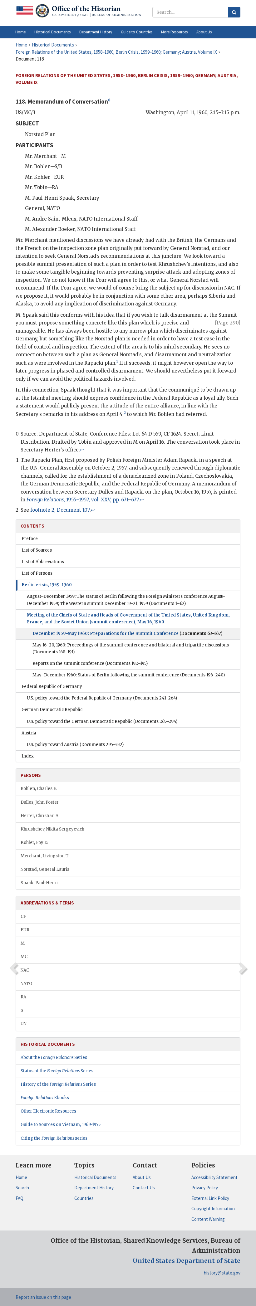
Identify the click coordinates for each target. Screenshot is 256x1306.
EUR (25, 930)
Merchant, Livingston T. (45, 856)
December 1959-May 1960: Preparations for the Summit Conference (127, 633)
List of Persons (37, 573)
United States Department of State (186, 1261)
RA (23, 997)
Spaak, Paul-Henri (39, 882)
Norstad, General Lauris (45, 869)
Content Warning (208, 1219)
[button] (52, 32)
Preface (30, 538)
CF (23, 916)
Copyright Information (213, 1208)
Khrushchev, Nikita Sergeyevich (52, 829)
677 (135, 500)
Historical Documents (95, 1177)
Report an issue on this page (43, 1297)
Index (28, 756)
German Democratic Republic (52, 709)
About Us (142, 1177)
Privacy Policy (204, 1188)
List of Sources (37, 550)
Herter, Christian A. (40, 815)
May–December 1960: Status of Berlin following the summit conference (128, 675)
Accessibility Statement (214, 1177)
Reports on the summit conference (90, 663)
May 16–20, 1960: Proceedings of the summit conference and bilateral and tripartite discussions (130, 648)
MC (24, 956)
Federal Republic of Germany (52, 686)
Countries (84, 1198)
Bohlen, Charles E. (39, 788)
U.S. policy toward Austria (75, 744)
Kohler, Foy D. (34, 842)
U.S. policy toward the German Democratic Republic (102, 721)
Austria (29, 733)
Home (21, 1177)
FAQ (19, 1198)
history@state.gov (222, 1273)
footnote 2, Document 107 (60, 510)
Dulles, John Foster (40, 802)
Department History (94, 1188)
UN (24, 1023)
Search (22, 1188)
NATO (26, 983)
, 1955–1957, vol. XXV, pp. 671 (77, 500)
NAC (25, 970)
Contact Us (144, 1188)
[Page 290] (227, 323)
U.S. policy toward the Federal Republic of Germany (102, 698)
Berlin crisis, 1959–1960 (47, 584)
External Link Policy (210, 1198)
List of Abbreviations (43, 561)
